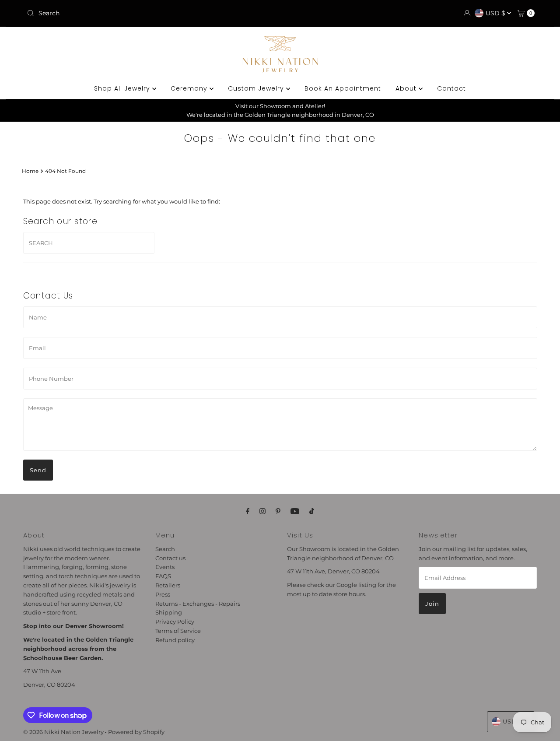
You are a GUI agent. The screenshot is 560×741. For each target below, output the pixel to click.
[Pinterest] (278, 511)
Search (165, 548)
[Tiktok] (311, 511)
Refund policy (175, 639)
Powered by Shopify (136, 731)
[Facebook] (247, 511)
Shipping (168, 612)
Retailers (167, 585)
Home (30, 171)
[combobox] (106, 13)
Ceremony (190, 88)
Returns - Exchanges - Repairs (197, 603)
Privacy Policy (174, 621)
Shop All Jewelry (123, 88)
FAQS (163, 575)
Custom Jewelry (257, 88)
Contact (451, 88)
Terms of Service (178, 630)
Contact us (170, 557)
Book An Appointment (342, 88)
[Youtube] (294, 511)
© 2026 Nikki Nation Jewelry (63, 731)
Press (162, 594)
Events (165, 566)
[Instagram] (262, 511)
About (407, 88)
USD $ (496, 13)
